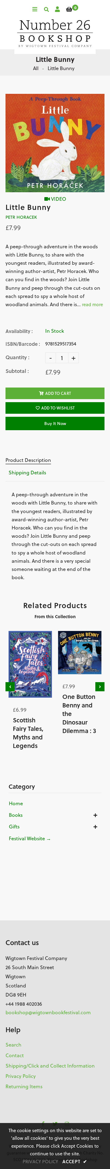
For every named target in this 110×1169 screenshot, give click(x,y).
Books (16, 815)
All (35, 68)
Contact (15, 1055)
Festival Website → (30, 838)
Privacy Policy (21, 1076)
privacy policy (40, 1161)
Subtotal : (17, 371)
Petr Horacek (21, 217)
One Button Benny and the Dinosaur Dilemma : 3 (79, 713)
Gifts (14, 826)
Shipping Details (27, 472)
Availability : (19, 331)
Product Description (28, 460)
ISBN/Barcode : (23, 343)
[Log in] (57, 9)
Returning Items (24, 1086)
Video (58, 199)
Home (16, 803)
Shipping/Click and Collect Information (50, 1065)
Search (13, 1044)
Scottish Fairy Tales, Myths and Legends (28, 733)
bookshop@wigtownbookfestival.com (48, 1012)
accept (74, 1161)
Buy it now (55, 423)
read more (92, 304)
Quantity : (17, 357)
